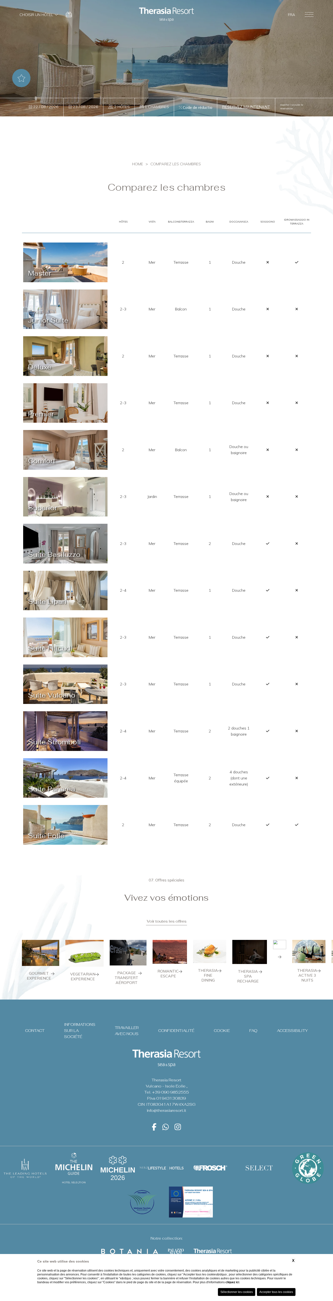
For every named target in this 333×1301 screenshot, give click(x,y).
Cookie (222, 1030)
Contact (35, 1030)
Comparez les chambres (175, 163)
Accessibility (292, 1030)
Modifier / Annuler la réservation (291, 106)
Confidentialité (176, 1030)
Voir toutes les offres (166, 921)
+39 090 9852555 (170, 1092)
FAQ (253, 1030)
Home (137, 163)
